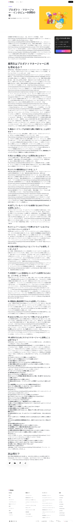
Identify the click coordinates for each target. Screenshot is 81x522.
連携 (9, 510)
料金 (9, 495)
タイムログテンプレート (47, 497)
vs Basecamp (61, 508)
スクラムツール (28, 495)
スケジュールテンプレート (47, 505)
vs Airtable (61, 504)
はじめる (70, 1)
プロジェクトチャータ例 (30, 509)
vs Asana (61, 497)
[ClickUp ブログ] (11, 2)
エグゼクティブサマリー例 (31, 505)
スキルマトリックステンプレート (48, 507)
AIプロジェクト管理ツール (31, 499)
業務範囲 (27, 511)
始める (63, 51)
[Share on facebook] (20, 463)
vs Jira (60, 499)
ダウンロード (11, 499)
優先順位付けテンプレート (47, 509)
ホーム (17, 1)
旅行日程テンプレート (46, 495)
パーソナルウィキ (29, 516)
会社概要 (10, 512)
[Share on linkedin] (15, 463)
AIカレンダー (28, 507)
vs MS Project (62, 512)
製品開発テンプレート (46, 515)
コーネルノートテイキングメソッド (32, 502)
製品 (9, 497)
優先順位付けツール (29, 497)
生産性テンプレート (46, 517)
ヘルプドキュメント (12, 501)
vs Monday (61, 495)
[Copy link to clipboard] (25, 463)
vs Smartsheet (62, 515)
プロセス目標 (28, 514)
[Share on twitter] (10, 463)
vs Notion (61, 506)
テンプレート (11, 508)
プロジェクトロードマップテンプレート (48, 512)
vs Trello (60, 501)
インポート (11, 514)
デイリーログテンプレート (47, 503)
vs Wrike (61, 510)
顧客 (9, 506)
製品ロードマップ (12, 504)
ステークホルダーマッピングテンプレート (48, 500)
